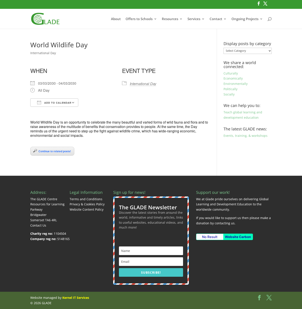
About (116, 19)
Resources (170, 19)
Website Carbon (238, 237)
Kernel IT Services (75, 298)
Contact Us (38, 225)
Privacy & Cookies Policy (87, 204)
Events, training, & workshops (246, 136)
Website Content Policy (86, 209)
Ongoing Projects (244, 19)
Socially (229, 94)
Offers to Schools (139, 19)
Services (193, 19)
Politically (230, 89)
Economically (233, 78)
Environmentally (236, 84)
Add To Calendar (57, 102)
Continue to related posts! (54, 151)
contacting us (225, 223)
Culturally (231, 73)
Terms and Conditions (86, 199)
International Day (43, 53)
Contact (216, 19)
